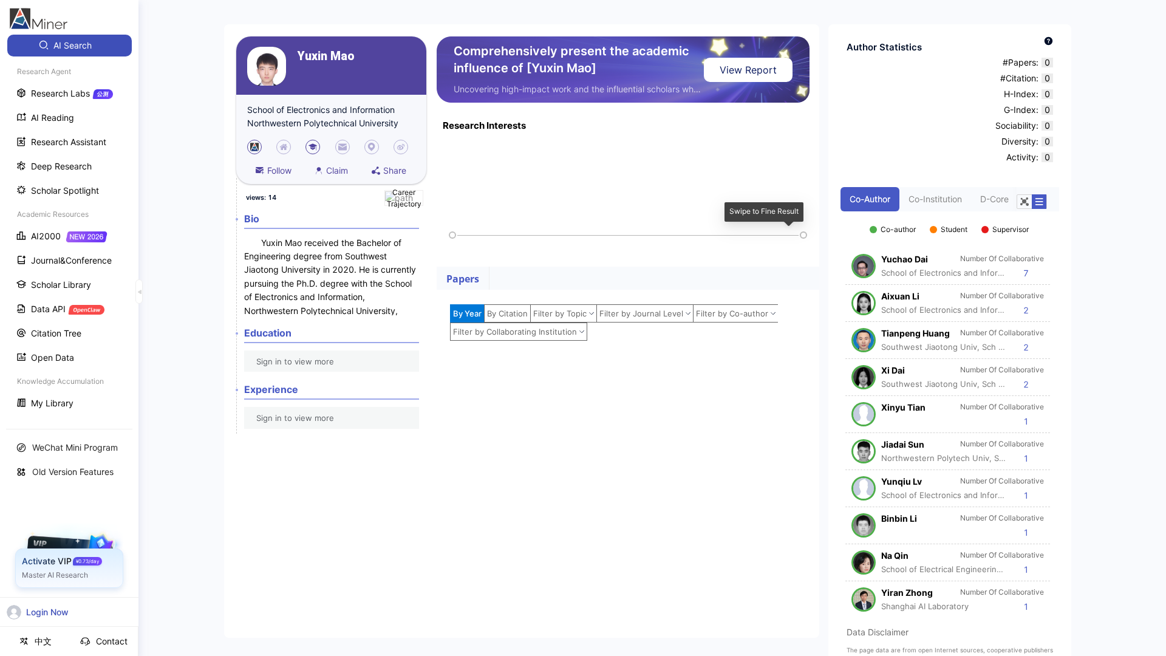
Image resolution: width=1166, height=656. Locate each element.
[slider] (452, 235)
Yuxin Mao (326, 56)
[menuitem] (69, 45)
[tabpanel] (949, 411)
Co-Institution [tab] (935, 199)
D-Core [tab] (994, 199)
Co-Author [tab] (870, 199)
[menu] (69, 226)
